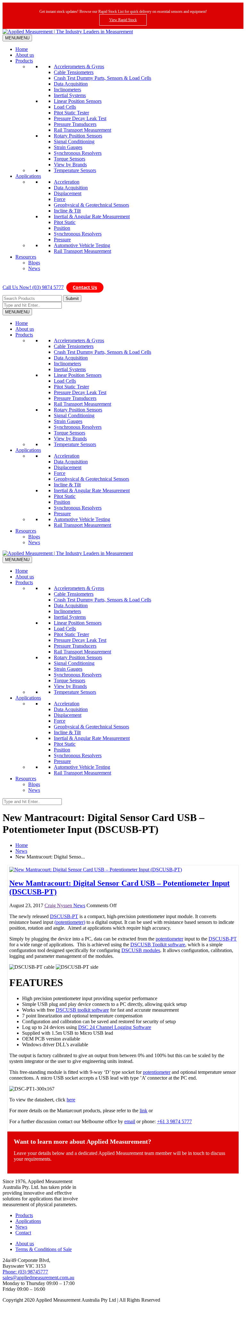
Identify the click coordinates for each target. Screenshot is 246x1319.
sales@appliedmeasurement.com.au (38, 1277)
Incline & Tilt (67, 210)
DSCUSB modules (140, 950)
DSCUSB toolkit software (82, 1010)
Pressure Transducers (75, 124)
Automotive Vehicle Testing (82, 245)
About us (24, 55)
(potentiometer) (69, 922)
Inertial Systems (70, 95)
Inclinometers (67, 89)
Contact (23, 1232)
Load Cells (65, 107)
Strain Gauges (68, 147)
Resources (25, 257)
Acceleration (66, 182)
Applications (28, 176)
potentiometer (169, 939)
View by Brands (70, 164)
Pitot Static (65, 222)
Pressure (62, 239)
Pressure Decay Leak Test (80, 118)
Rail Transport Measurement (82, 130)
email (129, 1121)
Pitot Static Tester (71, 112)
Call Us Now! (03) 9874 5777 (33, 287)
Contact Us (85, 287)
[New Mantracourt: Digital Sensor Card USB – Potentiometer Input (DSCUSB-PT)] (95, 869)
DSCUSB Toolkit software (157, 944)
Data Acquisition (71, 84)
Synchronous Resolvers (78, 153)
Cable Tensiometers (74, 72)
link (143, 1110)
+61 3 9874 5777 (174, 1121)
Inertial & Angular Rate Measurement (92, 216)
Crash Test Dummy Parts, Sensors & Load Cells (102, 78)
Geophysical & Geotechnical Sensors (91, 205)
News (34, 268)
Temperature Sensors (75, 170)
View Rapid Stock (123, 20)
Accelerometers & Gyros (79, 66)
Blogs (34, 262)
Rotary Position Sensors (78, 135)
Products (24, 60)
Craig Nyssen (59, 905)
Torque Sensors (69, 159)
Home (21, 49)
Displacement (67, 193)
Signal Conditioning (74, 141)
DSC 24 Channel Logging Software (114, 1027)
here (71, 1099)
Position (62, 228)
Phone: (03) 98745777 (25, 1271)
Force (59, 199)
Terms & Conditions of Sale (43, 1249)
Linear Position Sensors (78, 101)
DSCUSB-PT (64, 916)
